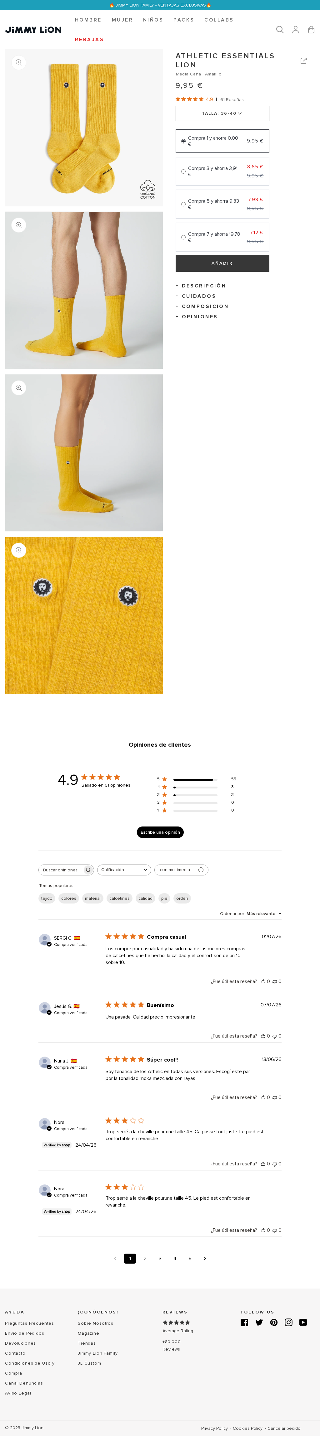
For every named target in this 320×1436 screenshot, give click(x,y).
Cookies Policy (248, 1428)
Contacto (15, 1353)
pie (164, 898)
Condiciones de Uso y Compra (30, 1368)
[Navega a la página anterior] (115, 1259)
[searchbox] (60, 870)
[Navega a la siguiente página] (205, 1259)
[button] (88, 20)
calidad (145, 898)
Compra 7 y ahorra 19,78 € (214, 237)
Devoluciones (20, 1343)
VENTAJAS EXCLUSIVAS (182, 5)
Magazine (88, 1333)
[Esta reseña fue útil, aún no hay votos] (263, 981)
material (93, 898)
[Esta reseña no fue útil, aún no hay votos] (274, 981)
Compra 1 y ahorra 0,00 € (213, 141)
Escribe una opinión (160, 832)
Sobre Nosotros (95, 1323)
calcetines (119, 898)
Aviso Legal (18, 1393)
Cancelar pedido (284, 1428)
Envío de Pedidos (24, 1333)
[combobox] (124, 870)
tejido (46, 898)
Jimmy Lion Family (98, 1353)
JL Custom (89, 1363)
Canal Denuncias (24, 1383)
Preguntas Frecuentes (29, 1323)
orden (182, 898)
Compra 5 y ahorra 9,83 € (213, 204)
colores (68, 898)
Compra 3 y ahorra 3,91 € (213, 171)
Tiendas (87, 1343)
